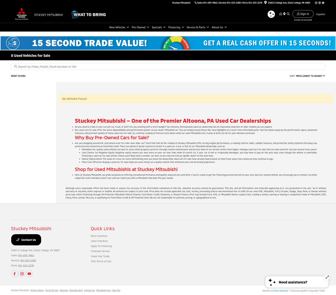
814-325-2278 (255, 2)
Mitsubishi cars (103, 290)
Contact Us (28, 239)
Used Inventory (99, 240)
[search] (288, 14)
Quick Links (103, 228)
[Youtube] (323, 2)
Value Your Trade (100, 256)
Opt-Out (116, 290)
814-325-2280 (234, 2)
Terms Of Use (51, 290)
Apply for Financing (101, 246)
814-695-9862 (210, 2)
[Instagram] (319, 2)
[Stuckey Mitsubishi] (41, 13)
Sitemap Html (76, 290)
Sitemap (64, 290)
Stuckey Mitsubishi (20, 290)
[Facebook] (316, 2)
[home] (281, 14)
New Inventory (99, 235)
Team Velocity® (281, 290)
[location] (265, 3)
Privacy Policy (37, 290)
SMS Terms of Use (101, 261)
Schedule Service (100, 251)
